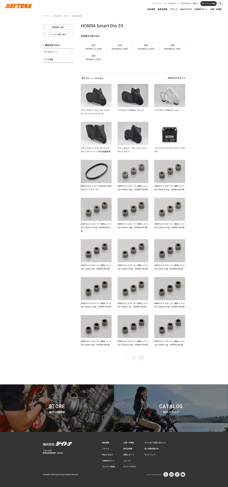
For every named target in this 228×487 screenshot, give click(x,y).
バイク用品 (48, 59)
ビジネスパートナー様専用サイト (166, 3)
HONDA (66, 16)
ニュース (126, 460)
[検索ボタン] (220, 3)
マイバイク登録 (108, 466)
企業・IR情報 (128, 442)
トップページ (47, 16)
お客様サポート (108, 460)
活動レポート (128, 454)
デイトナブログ (129, 466)
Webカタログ (107, 454)
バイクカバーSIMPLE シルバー (167, 110)
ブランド (105, 448)
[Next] (141, 357)
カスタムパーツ (50, 51)
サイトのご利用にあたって (155, 442)
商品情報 (57, 16)
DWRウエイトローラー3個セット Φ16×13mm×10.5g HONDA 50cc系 (96, 227)
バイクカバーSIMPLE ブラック (131, 110)
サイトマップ (150, 454)
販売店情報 (185, 3)
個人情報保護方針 (152, 448)
